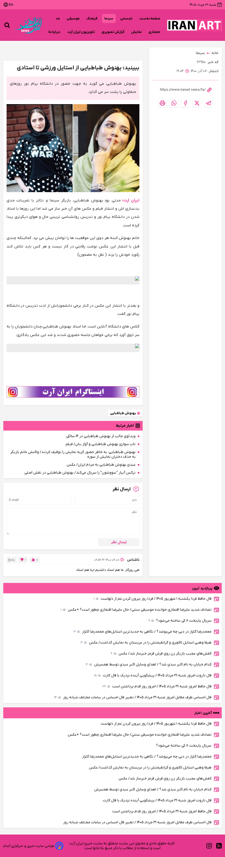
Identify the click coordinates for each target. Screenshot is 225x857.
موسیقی (73, 18)
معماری (154, 32)
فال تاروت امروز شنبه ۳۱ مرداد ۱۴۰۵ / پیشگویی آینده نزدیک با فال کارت (153, 675)
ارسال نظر (119, 542)
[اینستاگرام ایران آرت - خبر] (73, 392)
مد (58, 18)
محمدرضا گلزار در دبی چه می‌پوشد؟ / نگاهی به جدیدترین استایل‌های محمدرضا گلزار (143, 631)
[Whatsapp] (174, 103)
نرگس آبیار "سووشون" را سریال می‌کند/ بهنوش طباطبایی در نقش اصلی (80, 472)
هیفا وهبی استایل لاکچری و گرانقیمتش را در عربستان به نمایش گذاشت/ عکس (146, 642)
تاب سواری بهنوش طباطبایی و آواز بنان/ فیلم (101, 444)
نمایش (136, 32)
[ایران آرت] (194, 25)
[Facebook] (185, 103)
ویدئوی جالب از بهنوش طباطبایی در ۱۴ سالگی (101, 436)
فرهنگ (92, 18)
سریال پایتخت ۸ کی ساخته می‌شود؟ (180, 620)
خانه (215, 53)
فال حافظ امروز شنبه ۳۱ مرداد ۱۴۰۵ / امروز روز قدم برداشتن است (157, 686)
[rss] (219, 846)
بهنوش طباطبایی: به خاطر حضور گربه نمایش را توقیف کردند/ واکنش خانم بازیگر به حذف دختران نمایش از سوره (73, 454)
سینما (109, 18)
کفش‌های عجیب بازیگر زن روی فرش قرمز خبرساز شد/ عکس (161, 653)
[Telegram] (208, 103)
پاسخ (11, 560)
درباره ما (54, 32)
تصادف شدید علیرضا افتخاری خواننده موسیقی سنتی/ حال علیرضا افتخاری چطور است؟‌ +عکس (136, 609)
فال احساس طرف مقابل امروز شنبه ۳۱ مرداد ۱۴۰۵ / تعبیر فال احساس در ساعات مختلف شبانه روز (133, 697)
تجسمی (126, 18)
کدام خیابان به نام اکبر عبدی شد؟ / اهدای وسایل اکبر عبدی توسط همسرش (149, 664)
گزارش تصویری (113, 32)
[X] (197, 103)
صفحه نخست (149, 18)
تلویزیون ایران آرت (81, 32)
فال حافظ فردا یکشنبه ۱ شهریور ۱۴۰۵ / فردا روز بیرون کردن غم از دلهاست (153, 598)
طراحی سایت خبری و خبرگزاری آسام (28, 846)
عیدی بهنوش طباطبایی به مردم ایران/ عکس (101, 464)
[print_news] (162, 103)
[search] (7, 25)
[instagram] (209, 846)
